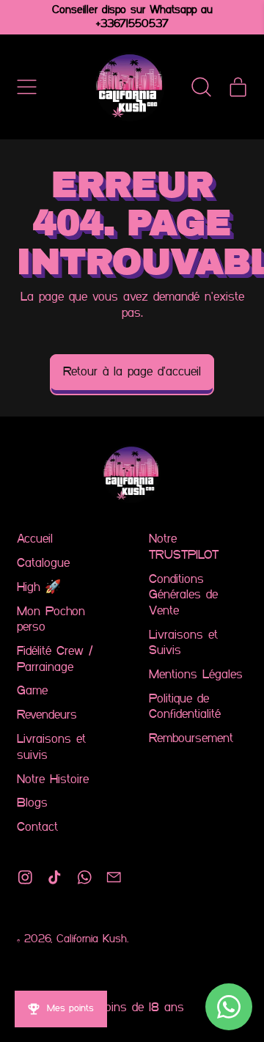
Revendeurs (47, 715)
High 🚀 (39, 587)
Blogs (32, 803)
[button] (201, 86)
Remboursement (191, 738)
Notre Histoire (53, 779)
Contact (37, 827)
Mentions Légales (196, 674)
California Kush (91, 939)
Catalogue (43, 563)
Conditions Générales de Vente (183, 595)
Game (32, 691)
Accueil (35, 539)
